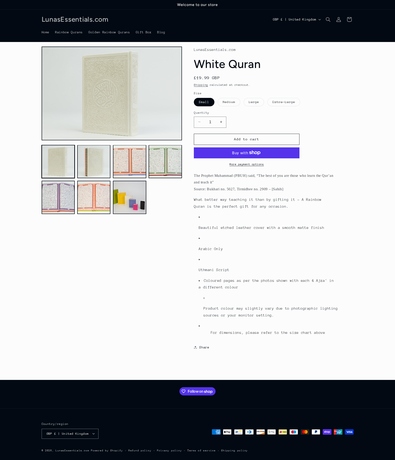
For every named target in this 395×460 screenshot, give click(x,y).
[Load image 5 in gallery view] (58, 197)
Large (256, 103)
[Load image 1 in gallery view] (58, 161)
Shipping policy (234, 450)
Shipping (201, 84)
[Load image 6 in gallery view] (94, 197)
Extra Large (286, 103)
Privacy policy (169, 450)
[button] (328, 19)
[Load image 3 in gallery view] (129, 161)
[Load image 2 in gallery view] (94, 161)
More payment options (247, 164)
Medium (231, 103)
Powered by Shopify (107, 450)
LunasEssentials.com (72, 450)
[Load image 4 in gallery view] (165, 161)
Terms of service (201, 450)
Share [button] (204, 347)
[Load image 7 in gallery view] (129, 197)
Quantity (201, 112)
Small (204, 102)
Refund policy (140, 450)
